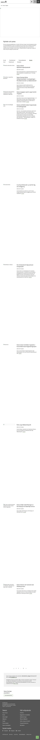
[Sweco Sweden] (4, 2)
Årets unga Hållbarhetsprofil (24, 425)
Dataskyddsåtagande (22, 734)
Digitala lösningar (23, 717)
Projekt (3, 721)
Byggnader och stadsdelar (25, 714)
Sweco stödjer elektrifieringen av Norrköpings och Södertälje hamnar (26, 505)
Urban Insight (5, 717)
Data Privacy (11, 734)
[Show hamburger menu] (38, 1)
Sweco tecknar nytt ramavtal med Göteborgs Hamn (25, 585)
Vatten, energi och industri (25, 721)
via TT (14, 682)
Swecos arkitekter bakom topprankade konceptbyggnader (26, 105)
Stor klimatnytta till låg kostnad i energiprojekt (25, 265)
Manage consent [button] (28, 734)
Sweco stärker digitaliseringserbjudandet (23, 66)
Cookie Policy (16, 734)
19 (23, 668)
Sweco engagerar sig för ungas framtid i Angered (26, 92)
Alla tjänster (22, 725)
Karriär (3, 714)
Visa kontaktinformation (8, 695)
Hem (1, 5)
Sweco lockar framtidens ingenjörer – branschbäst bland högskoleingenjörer (26, 345)
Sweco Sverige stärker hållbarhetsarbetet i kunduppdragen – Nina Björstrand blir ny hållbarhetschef (26, 79)
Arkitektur (22, 712)
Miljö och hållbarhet (23, 719)
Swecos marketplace (6, 725)
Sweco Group (16, 683)
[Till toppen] (37, 737)
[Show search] (35, 1)
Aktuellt (4, 5)
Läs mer (18, 74)
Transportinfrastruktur (24, 723)
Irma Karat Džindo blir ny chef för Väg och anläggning (26, 185)
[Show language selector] (31, 1)
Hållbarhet (4, 719)
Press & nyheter (5, 723)
